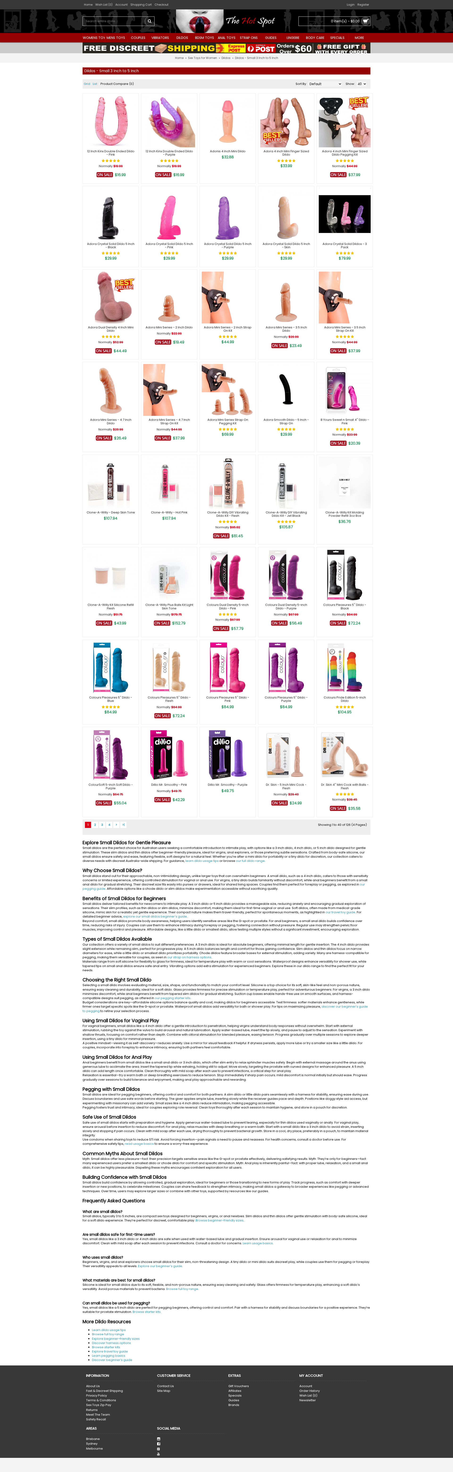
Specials (235, 1395)
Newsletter (307, 1400)
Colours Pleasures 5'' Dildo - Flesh (169, 699)
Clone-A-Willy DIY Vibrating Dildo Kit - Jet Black (286, 514)
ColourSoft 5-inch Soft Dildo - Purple (110, 786)
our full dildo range (250, 861)
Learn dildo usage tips (109, 1330)
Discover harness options (111, 1343)
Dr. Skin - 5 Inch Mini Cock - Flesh (286, 786)
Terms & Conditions (101, 1400)
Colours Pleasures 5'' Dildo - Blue (110, 699)
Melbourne (94, 1449)
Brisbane (93, 1439)
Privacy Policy (96, 1395)
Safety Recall (96, 1419)
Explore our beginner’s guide (160, 1266)
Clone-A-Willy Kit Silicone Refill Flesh (111, 606)
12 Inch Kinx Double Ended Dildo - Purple (169, 153)
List (95, 84)
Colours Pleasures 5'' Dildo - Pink (227, 699)
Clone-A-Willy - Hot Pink (169, 512)
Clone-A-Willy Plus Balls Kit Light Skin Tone (169, 606)
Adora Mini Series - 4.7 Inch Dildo (110, 421)
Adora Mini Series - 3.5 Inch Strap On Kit (344, 329)
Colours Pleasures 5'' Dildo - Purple (286, 699)
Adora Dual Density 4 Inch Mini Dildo (111, 329)
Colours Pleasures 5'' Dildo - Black (344, 606)
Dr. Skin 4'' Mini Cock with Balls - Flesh (345, 786)
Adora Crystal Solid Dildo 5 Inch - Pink (169, 245)
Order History (309, 1391)
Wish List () (308, 1395)
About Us (93, 1386)
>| (123, 825)
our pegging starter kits (172, 998)
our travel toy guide (340, 912)
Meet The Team (98, 1415)
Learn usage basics (258, 1243)
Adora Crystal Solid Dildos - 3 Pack (345, 245)
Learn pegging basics (108, 1355)
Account (305, 1386)
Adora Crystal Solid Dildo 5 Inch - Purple (228, 245)
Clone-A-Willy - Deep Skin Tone (111, 512)
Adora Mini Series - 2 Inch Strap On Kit (228, 329)
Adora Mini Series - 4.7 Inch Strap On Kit (169, 421)
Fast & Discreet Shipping (104, 1391)
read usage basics (139, 1143)
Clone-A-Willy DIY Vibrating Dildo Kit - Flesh (227, 514)
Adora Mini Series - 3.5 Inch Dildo (286, 329)
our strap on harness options (189, 957)
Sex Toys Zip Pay (98, 1405)
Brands (233, 1405)
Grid (87, 84)
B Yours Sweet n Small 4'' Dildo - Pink (345, 421)
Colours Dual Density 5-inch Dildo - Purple (286, 606)
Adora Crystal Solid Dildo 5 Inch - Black (110, 245)
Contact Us (165, 1386)
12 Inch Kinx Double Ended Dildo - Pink (110, 153)
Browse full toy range (182, 1289)
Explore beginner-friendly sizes (116, 1338)
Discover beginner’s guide (112, 1360)
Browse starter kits (147, 1312)
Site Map (163, 1391)
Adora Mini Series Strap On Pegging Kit (227, 421)
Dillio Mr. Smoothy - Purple (227, 784)
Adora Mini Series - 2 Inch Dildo (169, 327)
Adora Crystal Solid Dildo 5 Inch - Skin (286, 245)
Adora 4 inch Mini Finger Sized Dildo (286, 153)
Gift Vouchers (238, 1386)
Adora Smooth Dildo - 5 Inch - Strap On (286, 421)
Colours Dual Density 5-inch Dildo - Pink (228, 606)
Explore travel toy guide (110, 1351)
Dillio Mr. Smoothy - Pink (169, 784)
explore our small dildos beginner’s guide (155, 916)
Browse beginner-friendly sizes (219, 1220)
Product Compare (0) (117, 84)
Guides (233, 1400)
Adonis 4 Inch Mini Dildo (228, 151)
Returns (92, 1410)
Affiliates (234, 1391)
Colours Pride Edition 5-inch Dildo (345, 699)
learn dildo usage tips (202, 861)
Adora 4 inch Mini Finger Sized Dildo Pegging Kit (345, 153)
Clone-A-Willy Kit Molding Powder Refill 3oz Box (344, 514)
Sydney (91, 1444)
